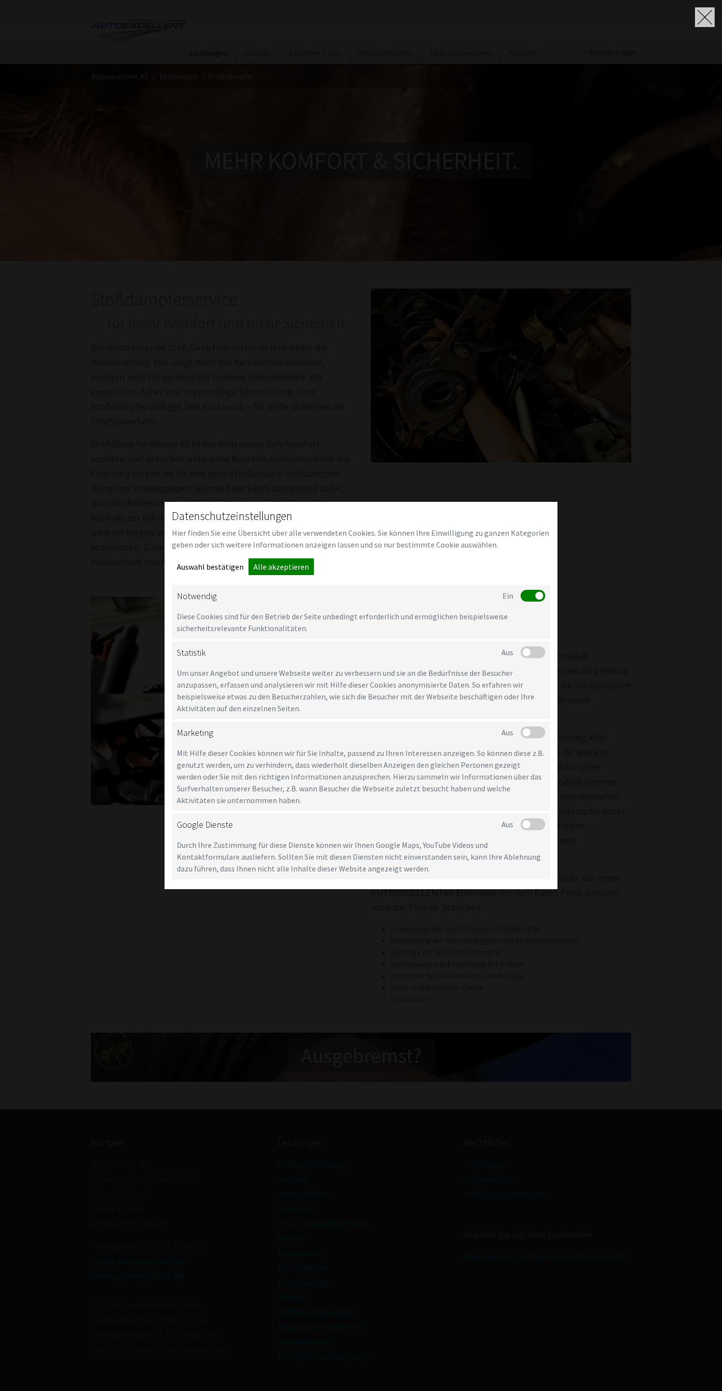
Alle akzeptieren (281, 567)
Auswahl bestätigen (210, 567)
